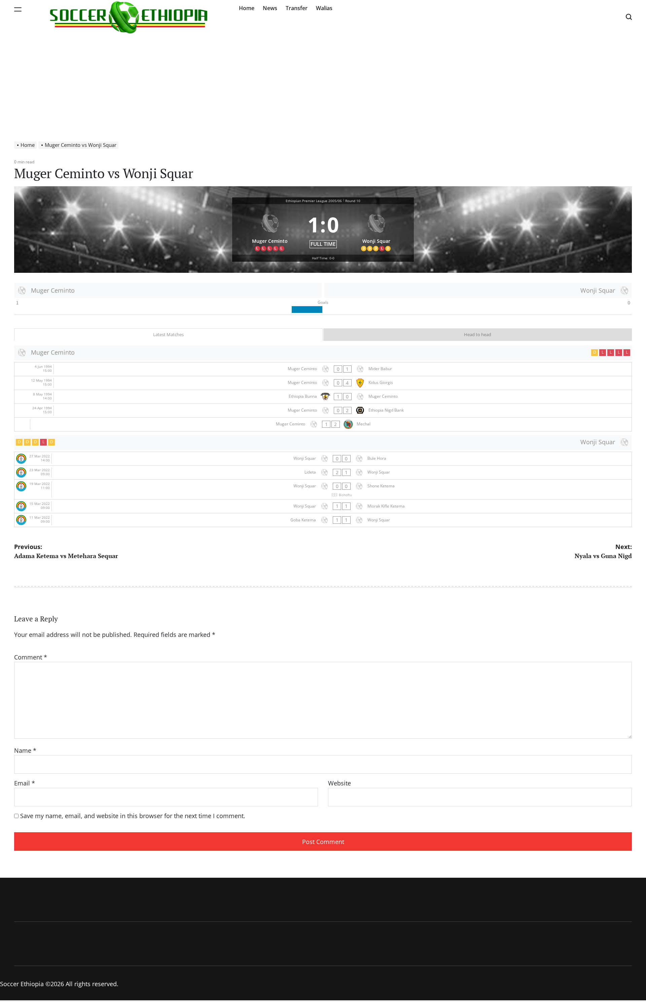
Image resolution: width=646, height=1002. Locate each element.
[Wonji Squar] (376, 229)
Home (246, 8)
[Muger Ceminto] (270, 229)
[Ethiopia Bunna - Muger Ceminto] (323, 396)
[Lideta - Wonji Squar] (323, 472)
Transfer (297, 8)
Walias (324, 8)
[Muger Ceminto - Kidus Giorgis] (323, 383)
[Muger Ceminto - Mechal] (323, 424)
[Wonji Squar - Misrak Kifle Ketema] (323, 506)
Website (339, 783)
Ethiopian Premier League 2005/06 (314, 200)
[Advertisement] (323, 84)
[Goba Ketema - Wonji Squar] (323, 520)
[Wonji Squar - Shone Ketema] (323, 489)
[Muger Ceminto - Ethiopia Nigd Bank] (323, 410)
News (270, 8)
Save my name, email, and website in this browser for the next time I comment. (132, 816)
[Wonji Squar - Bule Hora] (323, 458)
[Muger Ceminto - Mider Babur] (323, 369)
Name (25, 750)
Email (24, 783)
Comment (30, 657)
